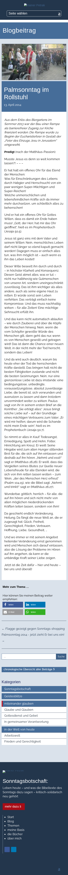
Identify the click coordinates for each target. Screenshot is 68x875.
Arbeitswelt (12, 735)
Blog (10, 821)
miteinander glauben (19, 703)
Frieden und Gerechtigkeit (22, 741)
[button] (12, 605)
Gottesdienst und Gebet (21, 715)
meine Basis (15, 830)
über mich (14, 838)
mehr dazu (12, 806)
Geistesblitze (13, 696)
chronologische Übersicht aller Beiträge (28, 669)
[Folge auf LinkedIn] (13, 849)
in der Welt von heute (19, 729)
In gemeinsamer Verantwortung (26, 721)
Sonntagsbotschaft (17, 689)
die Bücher (15, 834)
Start (10, 817)
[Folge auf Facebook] (7, 849)
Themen (13, 825)
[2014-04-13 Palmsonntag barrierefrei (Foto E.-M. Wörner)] (34, 79)
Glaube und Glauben (18, 709)
